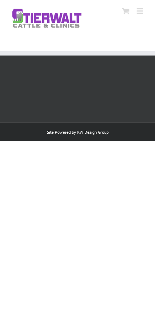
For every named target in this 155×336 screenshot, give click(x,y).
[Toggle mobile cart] (125, 11)
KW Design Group (92, 132)
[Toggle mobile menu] (140, 11)
